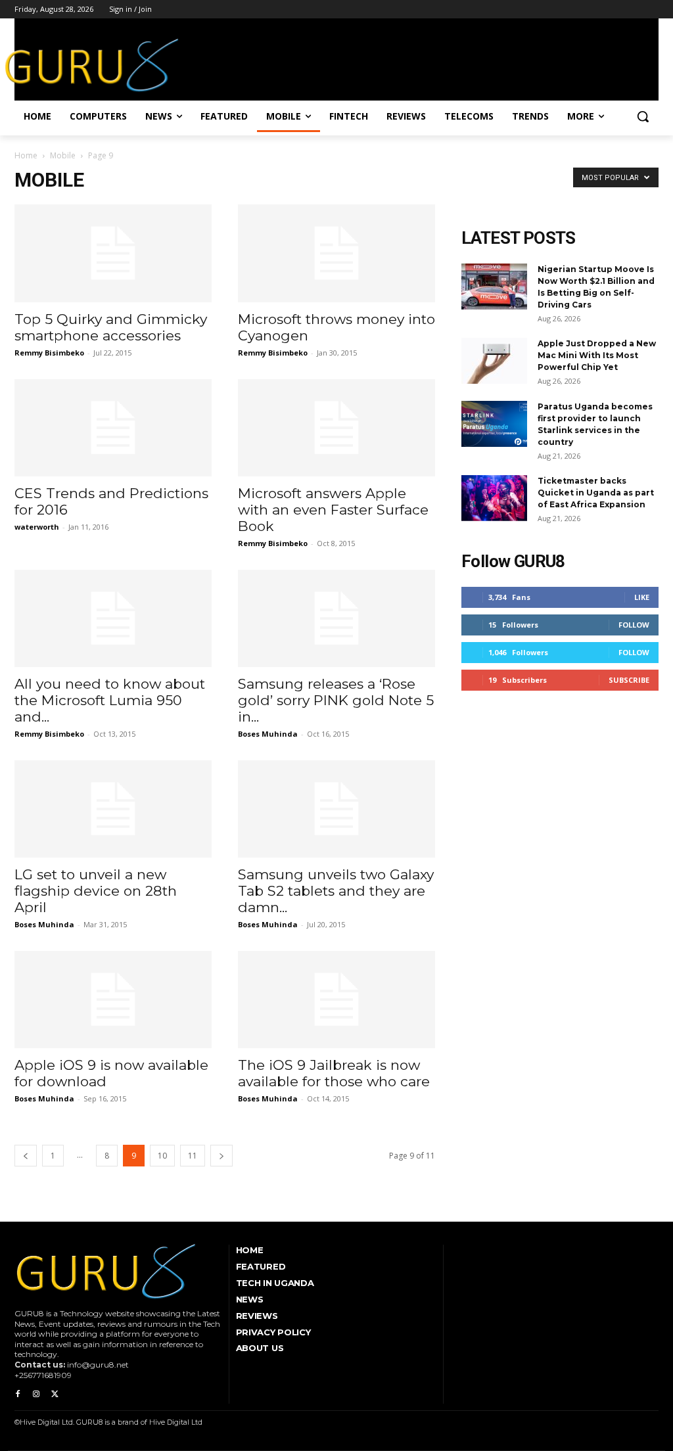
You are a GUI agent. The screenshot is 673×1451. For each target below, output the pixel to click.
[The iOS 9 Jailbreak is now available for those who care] (336, 999)
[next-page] (221, 1155)
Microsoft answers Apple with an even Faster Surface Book (333, 509)
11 (192, 1155)
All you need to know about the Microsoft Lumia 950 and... (109, 700)
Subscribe (629, 680)
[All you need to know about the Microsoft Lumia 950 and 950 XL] (113, 618)
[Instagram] (36, 1394)
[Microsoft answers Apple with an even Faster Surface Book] (336, 427)
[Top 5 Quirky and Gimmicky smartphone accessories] (113, 253)
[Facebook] (18, 1394)
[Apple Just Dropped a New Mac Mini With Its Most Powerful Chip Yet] (494, 361)
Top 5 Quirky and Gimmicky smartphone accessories (110, 327)
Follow (633, 625)
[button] (643, 116)
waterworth (36, 527)
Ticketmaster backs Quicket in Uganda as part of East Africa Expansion (596, 492)
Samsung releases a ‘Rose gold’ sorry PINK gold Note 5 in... (336, 700)
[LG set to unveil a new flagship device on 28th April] (113, 809)
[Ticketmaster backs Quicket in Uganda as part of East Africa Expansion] (494, 498)
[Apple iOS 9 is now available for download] (113, 999)
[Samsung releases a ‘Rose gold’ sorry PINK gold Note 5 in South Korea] (336, 618)
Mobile (63, 155)
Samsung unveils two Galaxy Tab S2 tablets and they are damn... (336, 890)
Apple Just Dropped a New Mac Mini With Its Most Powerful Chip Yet (597, 355)
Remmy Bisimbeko (49, 352)
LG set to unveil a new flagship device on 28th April (95, 890)
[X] (54, 1394)
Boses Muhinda (268, 734)
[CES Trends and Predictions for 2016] (113, 427)
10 (162, 1155)
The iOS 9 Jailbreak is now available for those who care (334, 1073)
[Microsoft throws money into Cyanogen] (336, 253)
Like (641, 597)
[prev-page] (25, 1155)
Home (25, 155)
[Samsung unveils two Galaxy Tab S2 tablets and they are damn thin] (336, 809)
